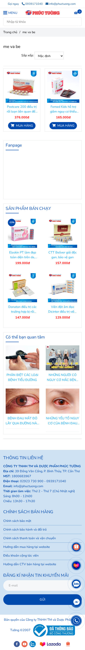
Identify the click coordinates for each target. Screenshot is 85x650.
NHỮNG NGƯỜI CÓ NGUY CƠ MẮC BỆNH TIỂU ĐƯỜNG (62, 377)
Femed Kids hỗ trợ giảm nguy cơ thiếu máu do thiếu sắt (63, 109)
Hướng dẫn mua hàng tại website (26, 547)
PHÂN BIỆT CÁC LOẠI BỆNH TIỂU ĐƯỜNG (22, 377)
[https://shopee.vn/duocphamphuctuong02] (68, 644)
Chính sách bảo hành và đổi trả (25, 529)
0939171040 (34, 4)
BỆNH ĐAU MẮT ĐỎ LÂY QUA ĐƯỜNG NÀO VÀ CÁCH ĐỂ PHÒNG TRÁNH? (22, 421)
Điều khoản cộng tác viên (21, 555)
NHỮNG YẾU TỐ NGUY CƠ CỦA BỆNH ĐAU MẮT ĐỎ (62, 421)
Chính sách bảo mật (17, 521)
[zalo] (32, 644)
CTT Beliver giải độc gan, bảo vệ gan (62, 254)
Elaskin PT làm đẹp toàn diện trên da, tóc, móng (22, 255)
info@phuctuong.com (62, 4)
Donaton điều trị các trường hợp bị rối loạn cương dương (22, 309)
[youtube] (24, 644)
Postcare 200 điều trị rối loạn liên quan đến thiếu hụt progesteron (22, 109)
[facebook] (17, 644)
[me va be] (42, 13)
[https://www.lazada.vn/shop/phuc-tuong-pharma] (50, 644)
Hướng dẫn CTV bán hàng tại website (29, 564)
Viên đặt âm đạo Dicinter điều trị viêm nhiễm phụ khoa (62, 309)
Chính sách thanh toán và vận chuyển (29, 538)
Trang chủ (10, 32)
